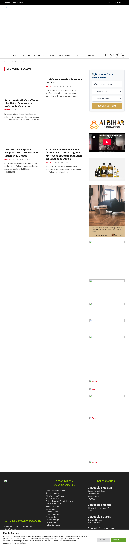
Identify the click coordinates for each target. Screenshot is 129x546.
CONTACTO (108, 2)
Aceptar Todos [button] (118, 540)
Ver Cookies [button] (103, 540)
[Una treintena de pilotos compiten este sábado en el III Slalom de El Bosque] (22, 136)
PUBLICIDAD (119, 2)
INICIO (15, 55)
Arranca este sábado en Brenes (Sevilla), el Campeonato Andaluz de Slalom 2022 (21, 103)
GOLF (23, 55)
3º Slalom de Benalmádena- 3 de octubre (64, 81)
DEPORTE (80, 55)
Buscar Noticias (107, 106)
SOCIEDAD (50, 55)
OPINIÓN (90, 55)
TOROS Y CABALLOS (65, 55)
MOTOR (41, 55)
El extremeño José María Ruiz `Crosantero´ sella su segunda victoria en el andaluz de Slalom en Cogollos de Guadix (64, 154)
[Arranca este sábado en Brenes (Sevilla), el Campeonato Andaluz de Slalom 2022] (22, 86)
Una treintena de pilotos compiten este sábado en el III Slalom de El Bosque (21, 152)
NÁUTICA (31, 55)
